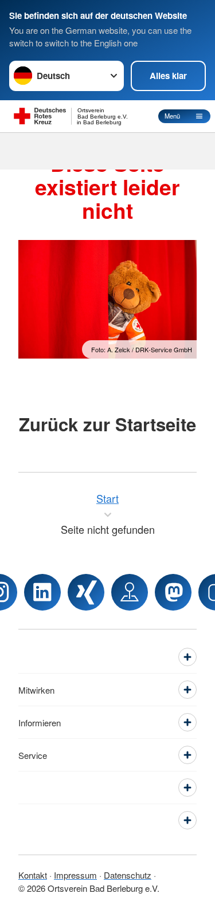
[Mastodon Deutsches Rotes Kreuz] (173, 592)
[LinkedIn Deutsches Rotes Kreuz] (42, 592)
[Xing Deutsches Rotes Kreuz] (86, 592)
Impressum (75, 875)
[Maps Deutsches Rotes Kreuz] (129, 592)
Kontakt (32, 875)
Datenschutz (127, 875)
